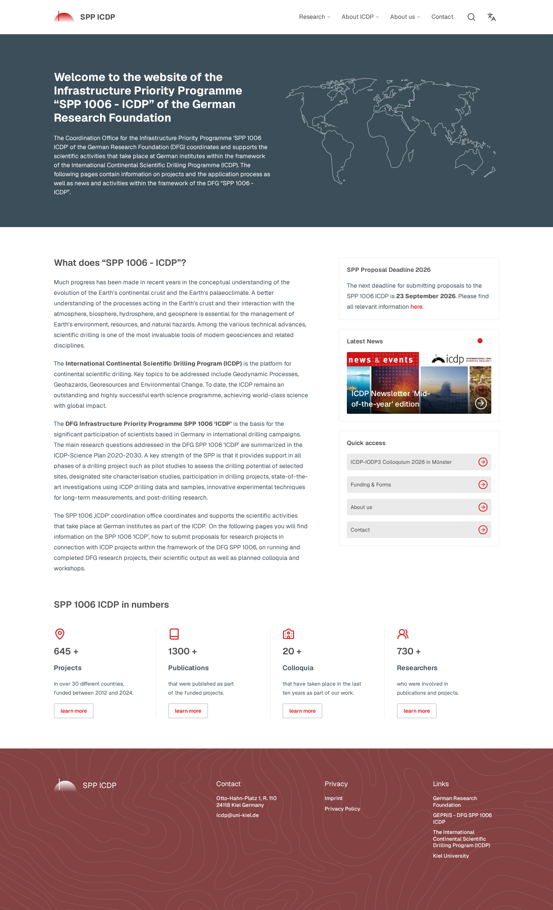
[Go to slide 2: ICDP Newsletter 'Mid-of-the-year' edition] (480, 340)
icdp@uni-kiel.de (237, 815)
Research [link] (312, 17)
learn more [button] (74, 710)
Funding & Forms (371, 484)
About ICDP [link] (358, 17)
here (416, 307)
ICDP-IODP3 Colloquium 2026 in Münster (401, 462)
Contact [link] (442, 17)
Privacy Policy (342, 808)
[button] (471, 16)
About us (361, 507)
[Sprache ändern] (491, 16)
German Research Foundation (455, 801)
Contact (360, 529)
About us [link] (402, 17)
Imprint (334, 798)
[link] (84, 17)
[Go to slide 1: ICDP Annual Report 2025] (471, 340)
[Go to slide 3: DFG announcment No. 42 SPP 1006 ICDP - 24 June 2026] (489, 340)
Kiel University (451, 855)
